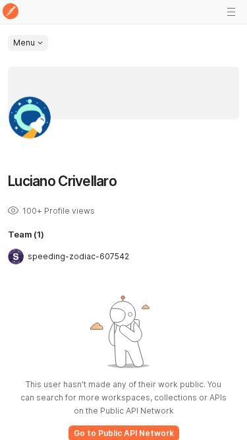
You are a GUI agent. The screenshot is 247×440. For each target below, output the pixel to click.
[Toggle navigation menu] (231, 12)
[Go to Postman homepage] (10, 12)
